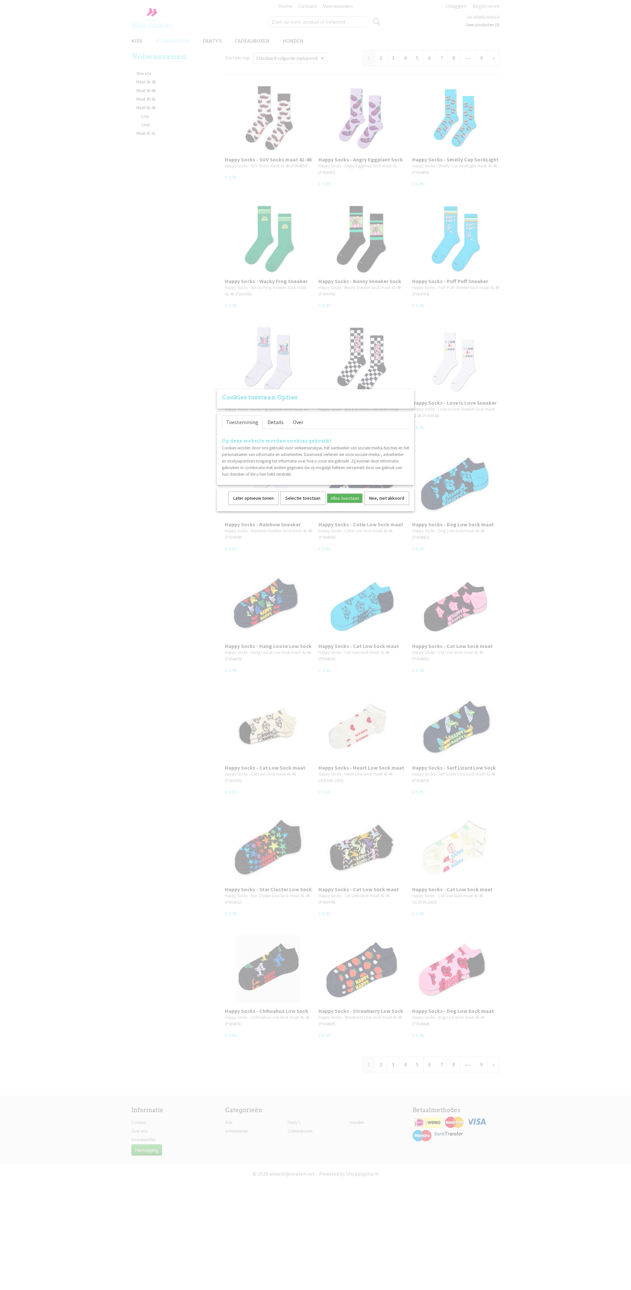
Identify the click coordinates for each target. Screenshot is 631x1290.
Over (298, 422)
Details (276, 422)
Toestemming (242, 422)
